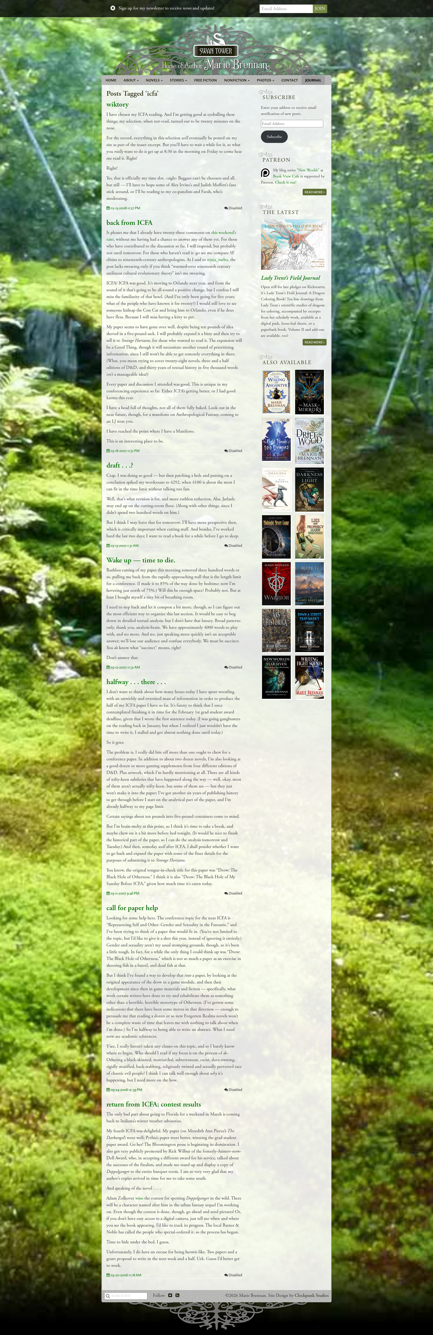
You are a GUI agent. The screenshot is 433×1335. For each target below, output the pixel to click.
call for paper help (132, 908)
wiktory (117, 104)
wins (139, 1198)
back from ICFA (129, 222)
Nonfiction (235, 80)
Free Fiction (205, 80)
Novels (153, 80)
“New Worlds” (308, 170)
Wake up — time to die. (140, 560)
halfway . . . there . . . (136, 682)
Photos (264, 80)
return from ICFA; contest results (153, 1104)
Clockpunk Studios (312, 1295)
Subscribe (274, 136)
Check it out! (285, 182)
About (130, 80)
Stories (177, 80)
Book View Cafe (286, 176)
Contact (289, 80)
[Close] (113, 8)
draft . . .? (119, 465)
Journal (313, 80)
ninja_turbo (217, 260)
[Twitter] (170, 1295)
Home (111, 80)
